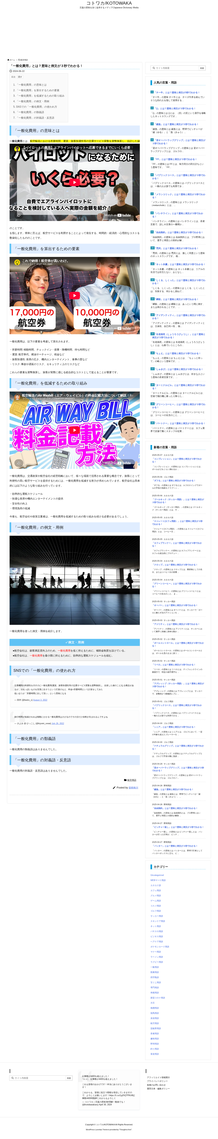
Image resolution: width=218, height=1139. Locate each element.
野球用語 (154, 1044)
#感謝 (93, 1098)
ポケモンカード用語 (159, 946)
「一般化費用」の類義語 (28, 112)
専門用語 (154, 987)
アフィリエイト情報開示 (158, 1077)
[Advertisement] (109, 33)
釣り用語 (154, 1049)
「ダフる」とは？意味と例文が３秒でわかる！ (174, 480)
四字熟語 (154, 977)
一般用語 (154, 967)
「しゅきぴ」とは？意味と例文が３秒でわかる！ (178, 369)
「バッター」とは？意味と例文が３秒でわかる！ (175, 846)
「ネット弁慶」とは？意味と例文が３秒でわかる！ (179, 264)
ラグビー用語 (156, 962)
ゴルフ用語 (155, 911)
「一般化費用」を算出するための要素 (36, 90)
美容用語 (154, 1018)
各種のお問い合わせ (156, 1085)
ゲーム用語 (155, 900)
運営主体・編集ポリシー (158, 1088)
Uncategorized (157, 875)
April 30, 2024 (105, 1104)
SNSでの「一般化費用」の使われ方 (35, 106)
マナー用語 (155, 952)
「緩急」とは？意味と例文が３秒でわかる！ (176, 124)
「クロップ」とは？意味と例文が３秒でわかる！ (175, 565)
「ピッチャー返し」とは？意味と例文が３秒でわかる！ (178, 827)
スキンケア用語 (157, 921)
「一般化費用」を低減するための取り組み (38, 95)
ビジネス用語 (156, 936)
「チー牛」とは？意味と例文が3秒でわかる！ (177, 92)
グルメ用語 (155, 895)
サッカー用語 (156, 916)
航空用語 (24, 60)
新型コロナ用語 (157, 998)
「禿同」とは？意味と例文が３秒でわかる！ (176, 248)
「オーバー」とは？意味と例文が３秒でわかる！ (175, 605)
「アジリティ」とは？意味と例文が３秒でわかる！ (176, 624)
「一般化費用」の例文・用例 (31, 101)
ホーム (12, 60)
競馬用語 (154, 1013)
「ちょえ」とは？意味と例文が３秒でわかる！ (177, 353)
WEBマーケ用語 (158, 880)
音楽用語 (154, 1054)
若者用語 (154, 1033)
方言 (152, 1003)
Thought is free (125, 1130)
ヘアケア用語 (156, 941)
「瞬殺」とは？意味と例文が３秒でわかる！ (176, 299)
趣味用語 (154, 1038)
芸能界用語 (155, 1028)
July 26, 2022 (58, 723)
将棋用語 (154, 992)
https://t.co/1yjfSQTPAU (120, 1095)
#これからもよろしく (106, 1098)
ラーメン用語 (156, 957)
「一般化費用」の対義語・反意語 (33, 117)
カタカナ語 (155, 885)
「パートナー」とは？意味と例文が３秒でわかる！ (179, 423)
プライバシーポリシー (157, 1081)
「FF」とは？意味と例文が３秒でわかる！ (175, 159)
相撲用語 (154, 1008)
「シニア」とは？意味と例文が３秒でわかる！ (174, 727)
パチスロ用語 (156, 931)
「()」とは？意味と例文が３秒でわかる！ (175, 108)
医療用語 (154, 972)
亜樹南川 (133, 787)
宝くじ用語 (155, 982)
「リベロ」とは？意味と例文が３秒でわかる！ (174, 664)
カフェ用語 (155, 890)
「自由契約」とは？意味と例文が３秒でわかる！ (178, 232)
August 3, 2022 (40, 700)
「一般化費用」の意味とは (30, 84)
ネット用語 (155, 926)
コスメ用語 (155, 906)
